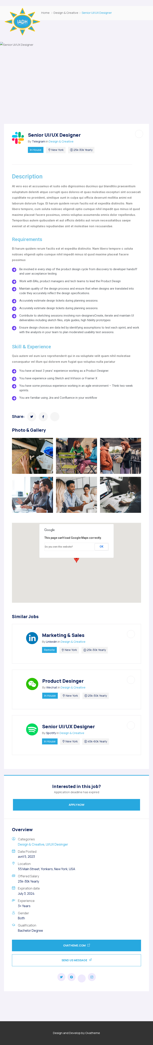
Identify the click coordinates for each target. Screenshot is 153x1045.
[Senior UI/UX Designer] (31, 416)
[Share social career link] (61, 977)
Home (45, 13)
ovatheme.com (74, 945)
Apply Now (76, 805)
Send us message (75, 960)
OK (101, 546)
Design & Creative (66, 13)
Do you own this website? (59, 546)
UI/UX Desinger (57, 844)
